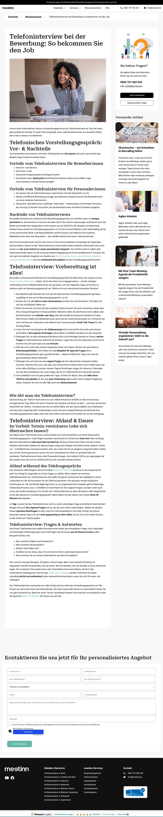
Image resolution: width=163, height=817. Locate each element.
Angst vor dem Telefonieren (23, 281)
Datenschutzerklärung (91, 725)
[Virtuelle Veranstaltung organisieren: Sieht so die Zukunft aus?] (137, 322)
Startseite (13, 16)
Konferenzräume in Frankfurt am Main (60, 777)
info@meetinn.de (135, 777)
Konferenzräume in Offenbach (56, 796)
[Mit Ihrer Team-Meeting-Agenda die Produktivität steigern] (137, 260)
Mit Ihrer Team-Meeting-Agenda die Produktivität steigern (133, 274)
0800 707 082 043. (30, 596)
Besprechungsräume (92, 773)
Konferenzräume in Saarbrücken (57, 800)
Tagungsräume (90, 781)
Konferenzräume (91, 777)
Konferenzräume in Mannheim (56, 785)
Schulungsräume (91, 788)
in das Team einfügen (58, 573)
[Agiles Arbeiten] (137, 205)
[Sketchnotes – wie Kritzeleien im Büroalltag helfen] (137, 137)
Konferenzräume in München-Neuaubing (61, 792)
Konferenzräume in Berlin (54, 773)
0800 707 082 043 (131, 82)
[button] (64, 8)
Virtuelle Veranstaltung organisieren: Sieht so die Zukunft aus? (133, 336)
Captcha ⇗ (38, 734)
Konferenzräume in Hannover (56, 781)
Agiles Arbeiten (127, 216)
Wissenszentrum (33, 16)
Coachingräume (90, 792)
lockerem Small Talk (62, 470)
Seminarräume (90, 785)
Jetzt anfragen (19, 744)
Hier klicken (28, 732)
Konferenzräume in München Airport (59, 788)
